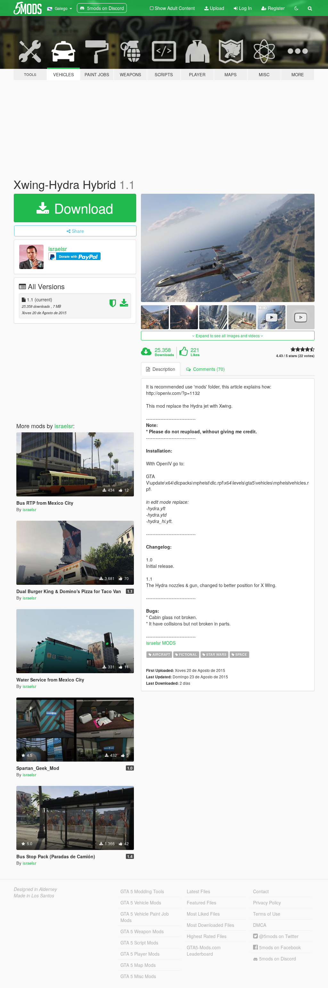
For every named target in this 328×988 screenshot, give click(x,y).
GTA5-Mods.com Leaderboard (204, 950)
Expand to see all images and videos (228, 335)
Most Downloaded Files (210, 925)
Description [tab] (162, 369)
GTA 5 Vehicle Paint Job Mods (144, 916)
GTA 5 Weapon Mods (142, 931)
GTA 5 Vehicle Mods (140, 902)
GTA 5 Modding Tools (142, 891)
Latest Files (198, 891)
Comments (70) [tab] (208, 369)
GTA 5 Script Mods (139, 942)
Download (81, 207)
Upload (216, 8)
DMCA (259, 925)
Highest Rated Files (206, 936)
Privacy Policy (267, 902)
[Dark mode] (296, 8)
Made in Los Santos (34, 895)
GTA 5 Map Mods (138, 965)
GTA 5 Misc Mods (138, 976)
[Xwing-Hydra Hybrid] (228, 248)
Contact (261, 891)
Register (275, 8)
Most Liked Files (203, 913)
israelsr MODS (161, 643)
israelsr (57, 248)
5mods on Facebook (279, 947)
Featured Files (201, 902)
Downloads (164, 355)
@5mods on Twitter (278, 936)
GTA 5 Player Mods (140, 954)
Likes (195, 355)
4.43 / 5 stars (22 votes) (295, 355)
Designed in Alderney (35, 889)
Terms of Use (266, 913)
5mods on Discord (277, 958)
